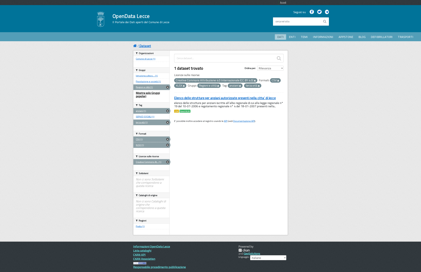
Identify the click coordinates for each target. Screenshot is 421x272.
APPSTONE (346, 37)
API (225, 121)
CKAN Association (144, 259)
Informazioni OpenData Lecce (151, 246)
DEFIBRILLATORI (382, 37)
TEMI (304, 37)
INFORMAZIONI (323, 37)
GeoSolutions (252, 253)
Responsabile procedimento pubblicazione (159, 267)
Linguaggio (243, 257)
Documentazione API (244, 121)
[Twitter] (319, 12)
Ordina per (250, 68)
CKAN (244, 250)
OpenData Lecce (140, 18)
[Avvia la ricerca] (325, 21)
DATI (280, 37)
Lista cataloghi (142, 250)
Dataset (145, 45)
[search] (279, 58)
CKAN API (139, 254)
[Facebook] (312, 12)
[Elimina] (255, 80)
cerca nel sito (282, 21)
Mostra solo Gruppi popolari (148, 94)
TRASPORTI (405, 37)
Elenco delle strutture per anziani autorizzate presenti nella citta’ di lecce (225, 97)
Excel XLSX (185, 111)
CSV (176, 111)
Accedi (283, 2)
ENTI (292, 37)
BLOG (362, 37)
